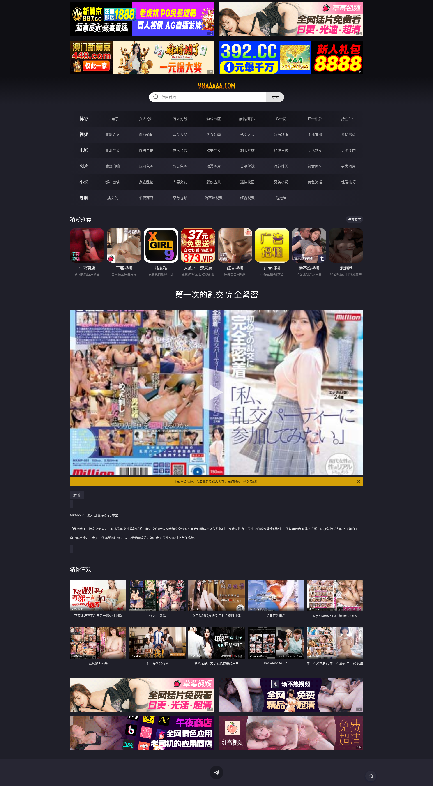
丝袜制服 (281, 134)
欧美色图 (180, 166)
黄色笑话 (315, 182)
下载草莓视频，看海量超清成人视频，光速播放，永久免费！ (216, 481)
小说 (83, 182)
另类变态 (348, 150)
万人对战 (180, 118)
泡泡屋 (281, 197)
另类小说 (281, 182)
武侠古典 (213, 182)
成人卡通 (180, 150)
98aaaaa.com (216, 85)
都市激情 (112, 182)
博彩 (83, 119)
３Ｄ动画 (213, 134)
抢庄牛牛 (348, 118)
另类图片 (348, 166)
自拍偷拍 (146, 134)
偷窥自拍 (112, 166)
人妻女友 (180, 182)
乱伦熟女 (315, 150)
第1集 (77, 495)
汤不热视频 (214, 197)
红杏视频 (247, 197)
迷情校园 (247, 182)
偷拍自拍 (146, 150)
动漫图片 (213, 166)
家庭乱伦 (146, 182)
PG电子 (112, 118)
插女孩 (112, 197)
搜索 (275, 97)
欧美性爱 (213, 150)
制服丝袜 (247, 150)
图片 (83, 166)
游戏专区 (213, 118)
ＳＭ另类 (348, 134)
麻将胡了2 (247, 118)
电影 (83, 150)
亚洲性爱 (112, 150)
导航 (83, 198)
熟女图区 (315, 166)
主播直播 (315, 134)
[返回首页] (370, 776)
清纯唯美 (281, 166)
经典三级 (281, 150)
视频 (83, 134)
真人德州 (146, 118)
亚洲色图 (146, 166)
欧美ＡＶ (180, 134)
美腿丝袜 (247, 166)
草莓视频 (180, 197)
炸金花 (281, 118)
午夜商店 (146, 197)
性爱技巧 (348, 182)
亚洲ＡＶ (112, 134)
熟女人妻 (247, 134)
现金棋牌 (315, 118)
